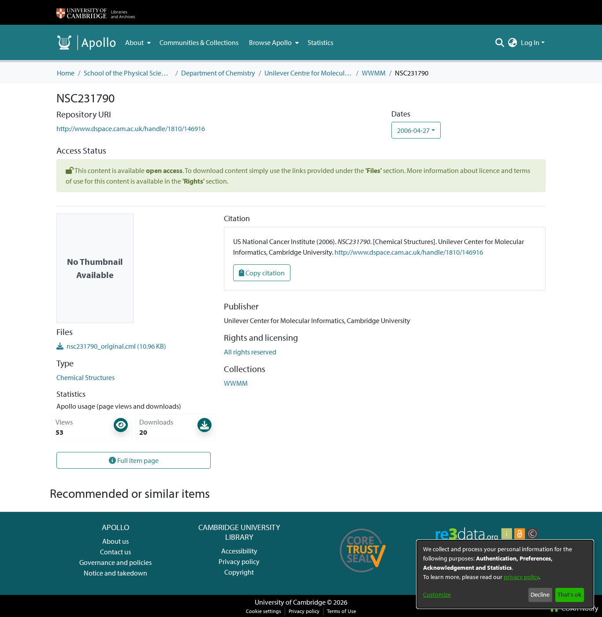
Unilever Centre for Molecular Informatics (308, 72)
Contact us (115, 551)
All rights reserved (250, 351)
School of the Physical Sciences (128, 72)
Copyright (239, 572)
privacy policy (521, 577)
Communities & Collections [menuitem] (199, 42)
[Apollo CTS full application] (362, 575)
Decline (540, 594)
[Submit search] (499, 42)
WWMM (374, 72)
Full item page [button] (137, 460)
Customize (437, 594)
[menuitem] (137, 42)
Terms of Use (341, 611)
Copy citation (264, 272)
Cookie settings (263, 611)
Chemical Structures (85, 377)
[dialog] (505, 574)
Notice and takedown (115, 572)
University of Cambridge (290, 602)
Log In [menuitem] (530, 42)
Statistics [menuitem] (320, 42)
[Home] (95, 12)
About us (115, 541)
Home (65, 72)
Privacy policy (239, 561)
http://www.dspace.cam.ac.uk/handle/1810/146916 (130, 128)
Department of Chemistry (218, 72)
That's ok (569, 594)
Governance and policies (115, 562)
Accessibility (239, 550)
